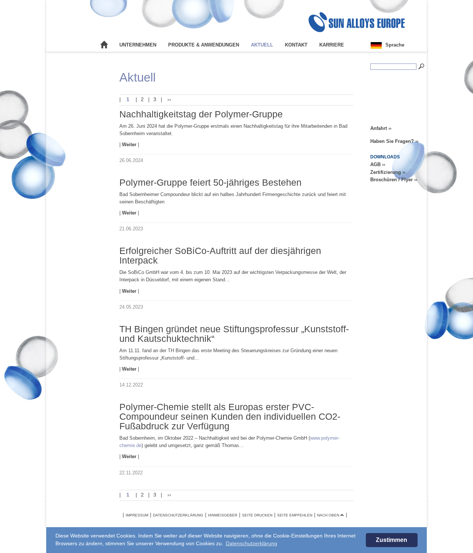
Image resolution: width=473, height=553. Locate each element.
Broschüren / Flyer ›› (393, 179)
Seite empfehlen (294, 515)
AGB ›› (377, 164)
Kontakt (296, 45)
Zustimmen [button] (391, 540)
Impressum (137, 515)
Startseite (104, 45)
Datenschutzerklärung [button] (251, 543)
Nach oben (328, 515)
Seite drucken (257, 515)
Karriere (331, 45)
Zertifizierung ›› (387, 172)
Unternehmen (137, 45)
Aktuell (262, 45)
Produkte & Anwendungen (203, 45)
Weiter (130, 144)
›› (168, 99)
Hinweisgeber (222, 515)
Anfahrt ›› (380, 128)
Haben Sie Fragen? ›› (394, 141)
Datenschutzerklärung (178, 515)
